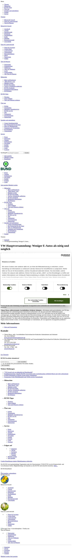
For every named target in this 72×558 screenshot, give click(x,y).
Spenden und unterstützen (11, 10)
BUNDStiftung (8, 129)
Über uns (6, 9)
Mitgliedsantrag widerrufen (24, 461)
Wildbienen (7, 67)
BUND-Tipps (8, 7)
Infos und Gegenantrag (10, 327)
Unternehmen (8, 131)
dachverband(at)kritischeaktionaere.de (14, 337)
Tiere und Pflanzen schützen (12, 100)
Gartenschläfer (8, 72)
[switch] (27, 288)
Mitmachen (7, 6)
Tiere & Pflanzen (9, 23)
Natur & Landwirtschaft (10, 21)
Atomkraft (7, 29)
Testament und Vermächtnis (11, 128)
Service (6, 14)
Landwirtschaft (8, 50)
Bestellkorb (7, 159)
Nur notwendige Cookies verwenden (35, 300)
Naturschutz (7, 57)
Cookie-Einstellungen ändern (9, 461)
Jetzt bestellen (4, 473)
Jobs (5, 112)
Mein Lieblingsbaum (10, 80)
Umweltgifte (7, 41)
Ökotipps (6, 97)
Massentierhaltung (9, 54)
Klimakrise (7, 33)
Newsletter (7, 143)
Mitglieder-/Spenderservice (11, 109)
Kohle (6, 37)
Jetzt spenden (8, 156)
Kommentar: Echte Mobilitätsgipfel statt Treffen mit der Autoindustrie (23, 377)
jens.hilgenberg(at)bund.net (11, 344)
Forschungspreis (8, 115)
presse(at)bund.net (9, 348)
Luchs (6, 71)
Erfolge (6, 106)
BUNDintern (8, 91)
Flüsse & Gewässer (9, 47)
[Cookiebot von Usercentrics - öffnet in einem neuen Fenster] (62, 255)
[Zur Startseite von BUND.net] (6, 169)
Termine (6, 140)
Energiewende (8, 32)
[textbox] (16, 153)
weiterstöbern (12, 473)
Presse (6, 137)
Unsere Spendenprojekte (11, 123)
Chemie (6, 30)
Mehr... (56, 466)
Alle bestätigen (58, 301)
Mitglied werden (8, 83)
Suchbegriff (4, 152)
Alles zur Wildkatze (9, 69)
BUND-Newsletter (9, 85)
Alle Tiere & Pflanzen (10, 74)
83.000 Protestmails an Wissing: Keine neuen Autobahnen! (20, 375)
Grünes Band (8, 49)
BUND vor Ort (8, 111)
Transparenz (7, 114)
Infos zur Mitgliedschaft (10, 126)
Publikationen (8, 142)
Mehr (64, 295)
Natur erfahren (8, 98)
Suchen (27, 152)
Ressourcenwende (9, 40)
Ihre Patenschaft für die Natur (12, 124)
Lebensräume (8, 52)
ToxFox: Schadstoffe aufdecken (13, 86)
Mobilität (6, 38)
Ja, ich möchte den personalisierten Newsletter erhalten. (18, 363)
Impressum (7, 138)
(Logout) (6, 149)
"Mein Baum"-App (9, 81)
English (6, 12)
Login (6, 148)
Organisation (7, 107)
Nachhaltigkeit (8, 35)
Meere (6, 55)
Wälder (6, 58)
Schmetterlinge (8, 66)
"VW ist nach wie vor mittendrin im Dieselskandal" (18, 372)
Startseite (6, 240)
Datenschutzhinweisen (21, 279)
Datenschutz (7, 117)
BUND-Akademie (9, 88)
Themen (6, 4)
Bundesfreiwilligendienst (11, 89)
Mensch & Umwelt (9, 20)
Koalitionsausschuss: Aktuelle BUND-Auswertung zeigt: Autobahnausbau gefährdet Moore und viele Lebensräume (36, 374)
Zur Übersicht (4, 354)
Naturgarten (7, 64)
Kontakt (6, 146)
